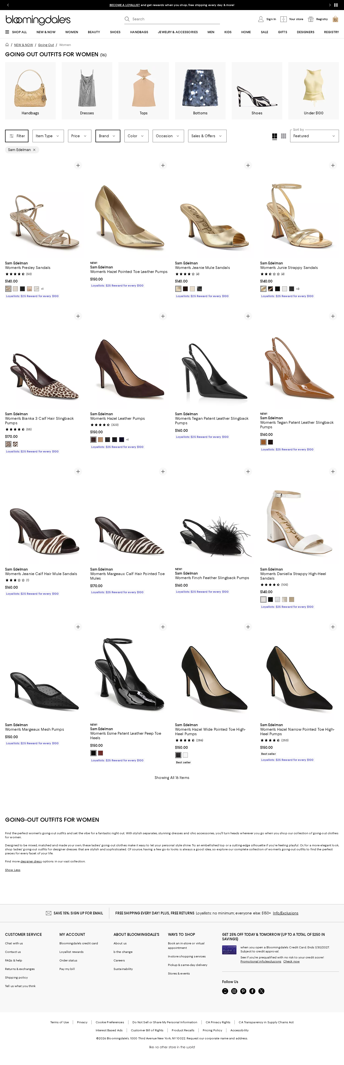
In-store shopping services (187, 956)
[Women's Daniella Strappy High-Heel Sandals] (299, 515)
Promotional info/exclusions (260, 961)
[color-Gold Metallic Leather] (284, 599)
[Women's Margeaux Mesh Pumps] (44, 670)
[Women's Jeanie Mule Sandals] (214, 208)
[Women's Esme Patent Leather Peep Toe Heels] (129, 670)
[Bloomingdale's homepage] (8, 45)
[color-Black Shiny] (277, 288)
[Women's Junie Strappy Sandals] (299, 208)
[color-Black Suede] (107, 439)
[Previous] (11, 209)
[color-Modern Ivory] (15, 288)
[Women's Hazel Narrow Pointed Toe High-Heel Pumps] (299, 670)
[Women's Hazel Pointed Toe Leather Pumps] (129, 208)
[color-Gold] (291, 599)
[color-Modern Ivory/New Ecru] (192, 288)
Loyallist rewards (71, 952)
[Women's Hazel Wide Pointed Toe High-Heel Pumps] (214, 670)
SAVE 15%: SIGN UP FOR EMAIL (78, 913)
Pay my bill (67, 969)
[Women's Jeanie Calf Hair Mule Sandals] (44, 515)
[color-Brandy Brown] (100, 753)
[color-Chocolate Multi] (8, 444)
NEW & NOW (23, 45)
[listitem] (172, 5)
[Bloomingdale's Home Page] (38, 20)
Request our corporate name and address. (217, 1038)
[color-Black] (22, 288)
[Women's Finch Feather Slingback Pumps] (214, 515)
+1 (42, 289)
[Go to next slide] (330, 5)
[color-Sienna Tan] (29, 288)
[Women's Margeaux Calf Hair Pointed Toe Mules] (129, 515)
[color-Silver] (277, 599)
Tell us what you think (20, 986)
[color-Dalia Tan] (263, 442)
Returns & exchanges (20, 969)
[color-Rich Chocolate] (185, 288)
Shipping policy (16, 977)
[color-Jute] (8, 288)
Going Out (46, 45)
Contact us (13, 952)
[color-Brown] (93, 439)
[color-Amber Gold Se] (178, 288)
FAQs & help (13, 960)
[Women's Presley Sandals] (44, 208)
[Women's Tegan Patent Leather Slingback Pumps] (214, 359)
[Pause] (336, 5)
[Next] (78, 209)
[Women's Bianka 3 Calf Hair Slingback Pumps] (44, 359)
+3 (297, 289)
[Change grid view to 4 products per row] (274, 136)
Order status (68, 960)
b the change (123, 952)
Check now (291, 961)
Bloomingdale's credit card (78, 943)
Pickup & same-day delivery (188, 965)
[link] (44, 279)
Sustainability (123, 969)
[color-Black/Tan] (270, 288)
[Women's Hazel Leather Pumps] (129, 359)
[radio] (8, 289)
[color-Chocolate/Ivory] (15, 444)
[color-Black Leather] (114, 439)
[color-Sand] (100, 439)
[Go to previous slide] (8, 5)
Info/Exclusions (285, 913)
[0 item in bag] (335, 19)
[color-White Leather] (263, 599)
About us (120, 943)
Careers (119, 960)
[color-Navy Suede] (121, 439)
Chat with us (14, 943)
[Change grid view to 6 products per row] (283, 135)
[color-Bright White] (36, 288)
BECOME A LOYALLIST (125, 5)
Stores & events (179, 973)
